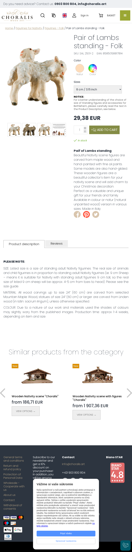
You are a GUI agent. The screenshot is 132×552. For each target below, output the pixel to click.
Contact (9, 500)
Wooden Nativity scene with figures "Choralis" (97, 398)
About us (9, 495)
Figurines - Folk (54, 28)
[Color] (92, 68)
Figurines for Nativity (29, 28)
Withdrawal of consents (12, 507)
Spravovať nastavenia (66, 541)
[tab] (24, 244)
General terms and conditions (13, 459)
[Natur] (79, 68)
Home (9, 28)
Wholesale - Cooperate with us (14, 486)
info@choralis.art (73, 464)
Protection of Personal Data (12, 476)
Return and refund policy (12, 467)
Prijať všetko (66, 533)
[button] (125, 15)
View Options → (25, 411)
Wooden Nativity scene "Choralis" (35, 396)
